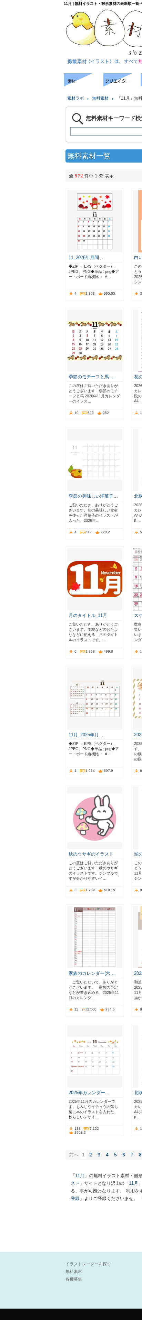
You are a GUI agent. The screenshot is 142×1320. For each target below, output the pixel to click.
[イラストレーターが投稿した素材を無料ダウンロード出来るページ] (83, 84)
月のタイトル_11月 (88, 615)
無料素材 (100, 98)
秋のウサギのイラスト (91, 854)
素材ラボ (75, 98)
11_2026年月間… (86, 257)
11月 (79, 1175)
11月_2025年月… (86, 734)
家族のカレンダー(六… (92, 973)
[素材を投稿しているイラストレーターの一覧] (122, 84)
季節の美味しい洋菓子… (93, 496)
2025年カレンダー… (89, 1092)
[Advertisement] (31, 94)
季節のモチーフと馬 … (92, 376)
